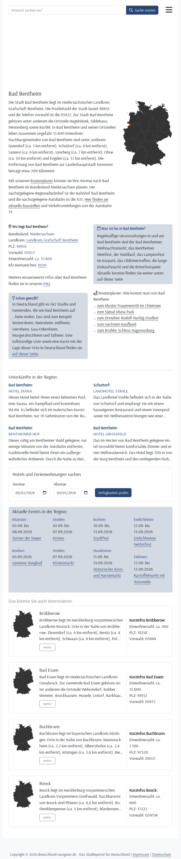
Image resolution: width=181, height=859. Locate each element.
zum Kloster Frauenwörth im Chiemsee (129, 305)
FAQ (46, 283)
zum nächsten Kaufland (116, 324)
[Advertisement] (90, 53)
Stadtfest (101, 537)
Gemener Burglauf (27, 562)
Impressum (141, 854)
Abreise (60, 484)
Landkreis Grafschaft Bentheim (52, 239)
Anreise (18, 484)
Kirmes (58, 537)
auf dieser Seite (25, 353)
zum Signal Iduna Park (115, 311)
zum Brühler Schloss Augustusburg (125, 330)
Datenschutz (161, 854)
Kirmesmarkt (63, 562)
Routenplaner (41, 180)
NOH (42, 264)
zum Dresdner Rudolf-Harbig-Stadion (127, 317)
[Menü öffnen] (169, 10)
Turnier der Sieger (26, 537)
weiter (47, 647)
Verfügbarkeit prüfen (113, 492)
